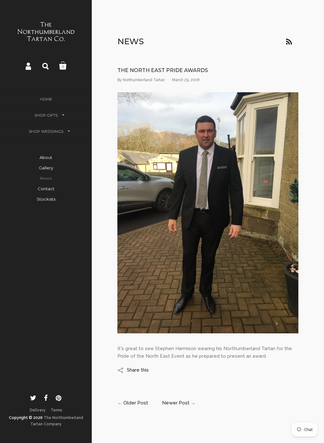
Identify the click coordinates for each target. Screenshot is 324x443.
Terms (56, 410)
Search (46, 65)
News (46, 178)
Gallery (46, 167)
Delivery (38, 410)
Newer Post (176, 403)
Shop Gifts (46, 115)
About (46, 157)
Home (46, 99)
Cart (63, 65)
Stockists (46, 199)
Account (28, 65)
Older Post (135, 403)
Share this (138, 370)
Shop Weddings (46, 131)
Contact (46, 188)
